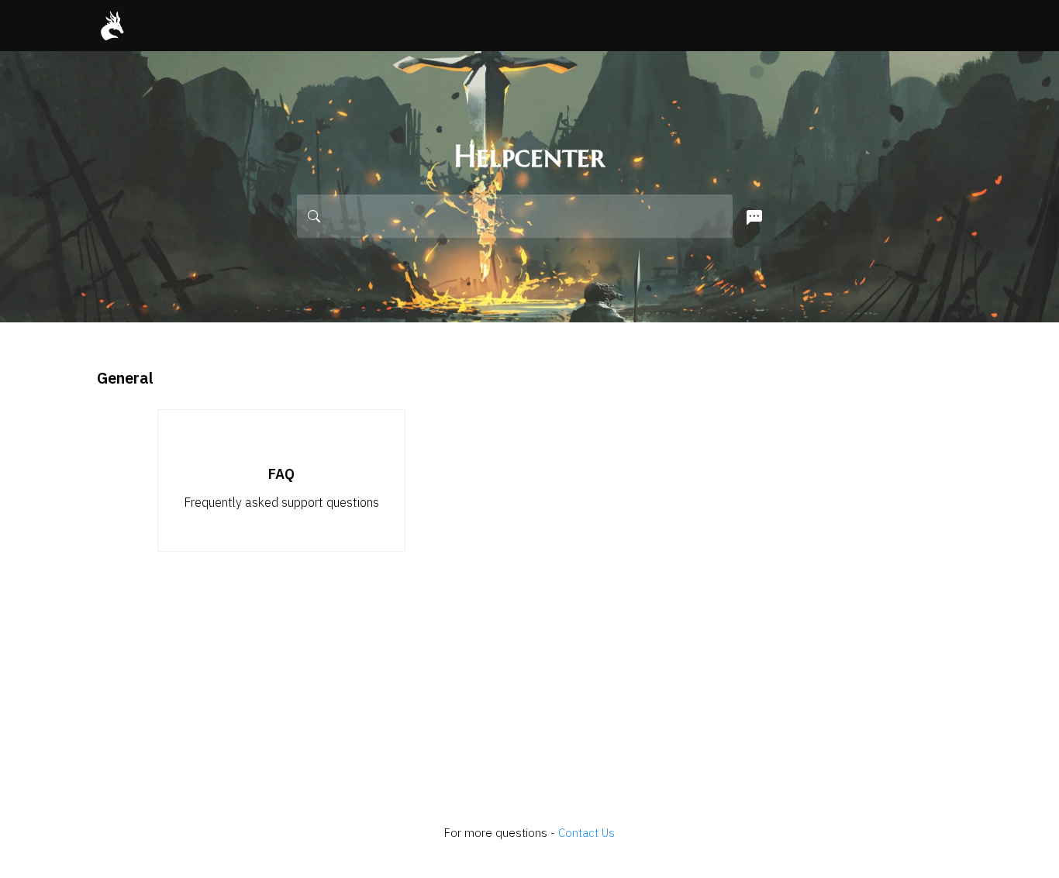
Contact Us (586, 832)
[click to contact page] (751, 218)
